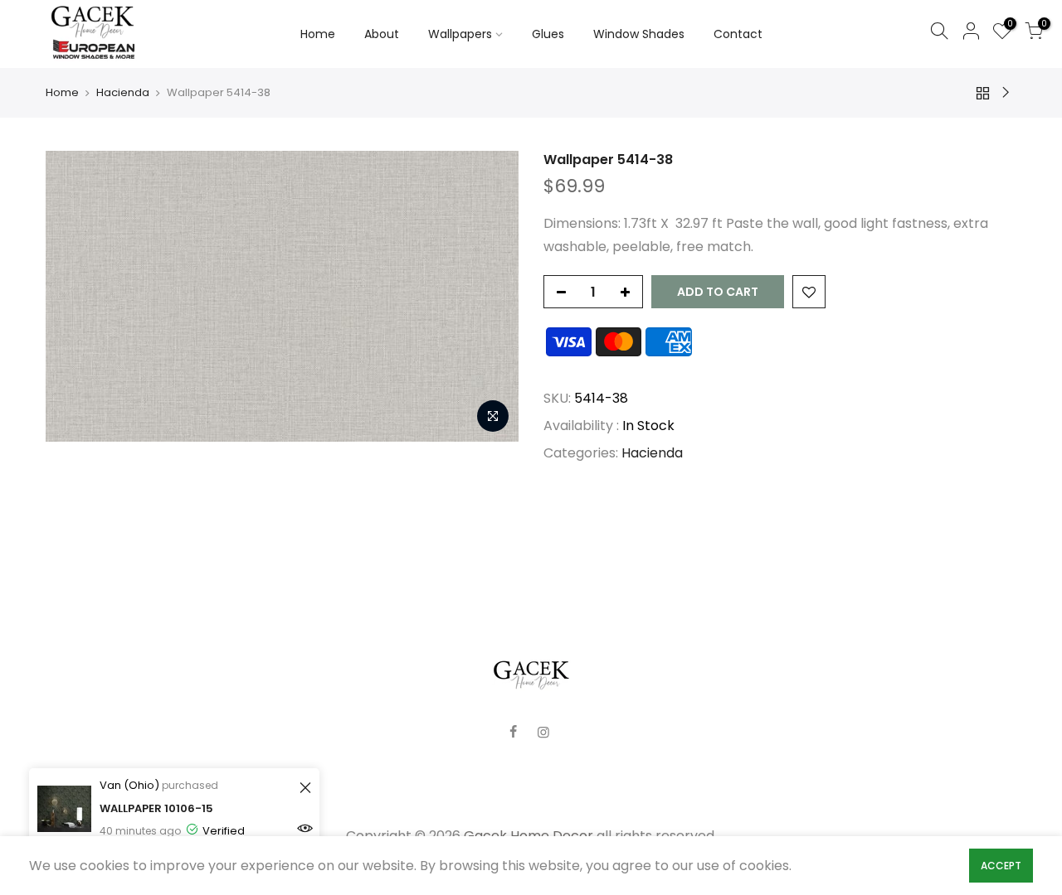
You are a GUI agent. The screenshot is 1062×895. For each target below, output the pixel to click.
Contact (738, 34)
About (381, 34)
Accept (1001, 866)
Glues (548, 34)
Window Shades (638, 34)
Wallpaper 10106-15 (156, 808)
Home (317, 34)
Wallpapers (460, 34)
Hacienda (122, 92)
